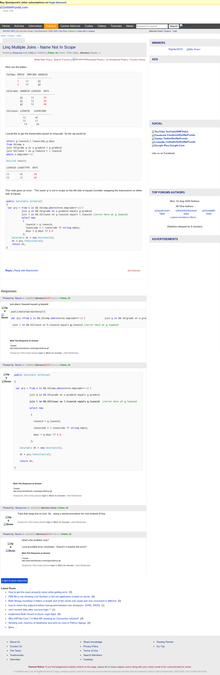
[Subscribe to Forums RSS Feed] (143, 39)
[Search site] (185, 26)
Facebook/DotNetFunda (180, 135)
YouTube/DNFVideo (176, 131)
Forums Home (137, 59)
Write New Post (42, 59)
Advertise (15, 659)
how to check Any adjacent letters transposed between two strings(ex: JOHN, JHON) (54, 605)
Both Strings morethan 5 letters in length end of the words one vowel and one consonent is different (62, 601)
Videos (101, 26)
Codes (89, 26)
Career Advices (70, 26)
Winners (72, 31)
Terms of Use (90, 650)
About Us (15, 642)
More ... (12, 627)
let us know (110, 667)
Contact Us (16, 646)
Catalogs (91, 31)
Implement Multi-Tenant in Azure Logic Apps (32, 614)
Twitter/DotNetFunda (175, 138)
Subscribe (82, 31)
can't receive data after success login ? (29, 609)
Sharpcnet (17, 53)
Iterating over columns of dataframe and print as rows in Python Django (47, 623)
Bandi (18, 298)
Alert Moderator (134, 271)
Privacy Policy (90, 646)
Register (167, 31)
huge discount (57, 2)
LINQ (18, 36)
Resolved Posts (94, 59)
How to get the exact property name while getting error (38, 592)
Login (175, 31)
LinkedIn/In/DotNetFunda (180, 142)
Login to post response (14, 580)
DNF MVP (53, 31)
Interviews (35, 26)
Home (6, 26)
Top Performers (41, 31)
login (40, 353)
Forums (51, 26)
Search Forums (61, 59)
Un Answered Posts (116, 59)
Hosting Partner (165, 642)
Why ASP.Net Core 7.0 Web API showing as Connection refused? (43, 618)
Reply (8, 270)
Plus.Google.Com (173, 145)
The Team (15, 650)
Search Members (92, 655)
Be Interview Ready (25, 31)
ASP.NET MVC (9, 31)
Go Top (161, 646)
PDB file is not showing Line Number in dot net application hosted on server (49, 596)
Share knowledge (92, 642)
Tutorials (116, 26)
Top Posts (63, 31)
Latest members (179, 217)
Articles (19, 26)
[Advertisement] (184, 90)
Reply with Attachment (26, 270)
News (129, 26)
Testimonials (17, 655)
